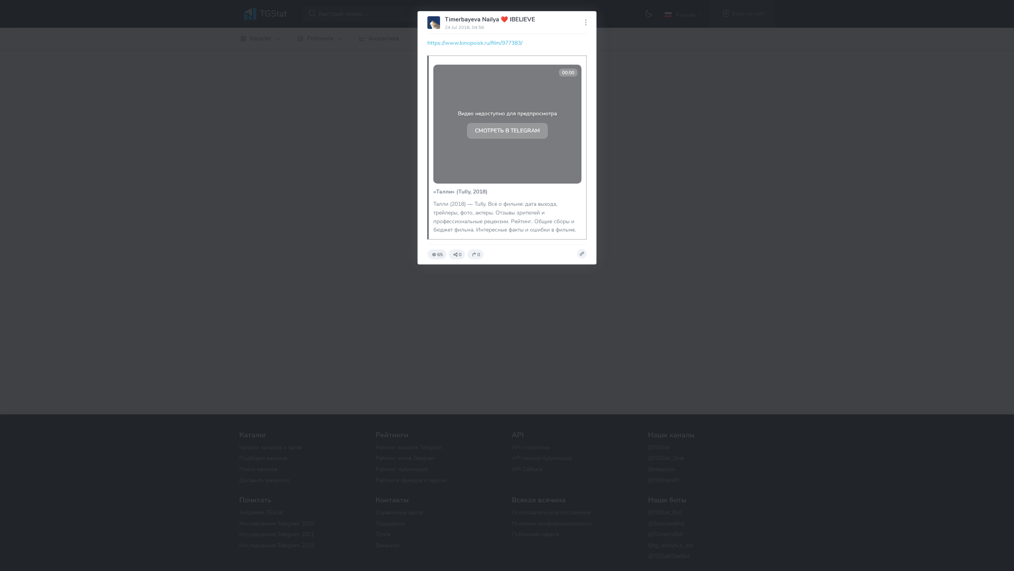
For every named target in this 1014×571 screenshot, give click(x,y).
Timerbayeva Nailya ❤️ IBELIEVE (490, 19)
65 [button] (440, 254)
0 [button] (460, 254)
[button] (582, 254)
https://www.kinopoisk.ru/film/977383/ (474, 43)
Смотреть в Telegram (507, 130)
